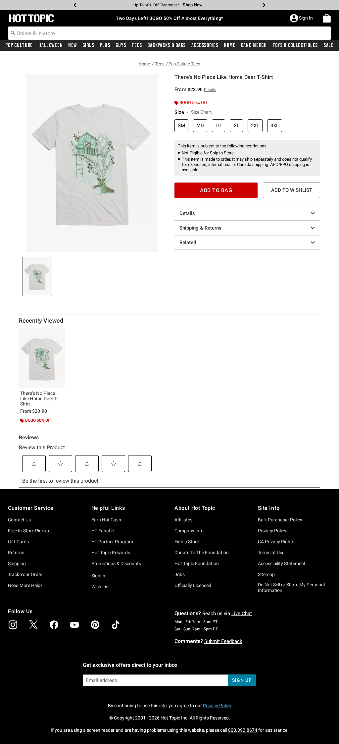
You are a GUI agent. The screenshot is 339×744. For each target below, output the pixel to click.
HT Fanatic (102, 530)
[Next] (264, 5)
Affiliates (183, 519)
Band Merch (254, 45)
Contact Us (19, 519)
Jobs (179, 574)
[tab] (37, 276)
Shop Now (193, 4)
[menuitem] (326, 18)
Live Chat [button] (241, 613)
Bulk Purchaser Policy (280, 519)
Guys (121, 45)
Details (187, 213)
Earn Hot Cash (106, 519)
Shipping (17, 563)
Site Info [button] (269, 508)
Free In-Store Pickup (28, 530)
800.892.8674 (242, 730)
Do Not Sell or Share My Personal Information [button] (291, 587)
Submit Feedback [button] (223, 641)
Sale (328, 45)
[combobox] (169, 33)
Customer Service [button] (31, 508)
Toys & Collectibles (295, 45)
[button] (302, 18)
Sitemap (266, 574)
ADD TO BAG (216, 190)
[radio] (181, 125)
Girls (88, 45)
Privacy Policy (272, 530)
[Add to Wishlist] (58, 334)
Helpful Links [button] (108, 508)
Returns (16, 552)
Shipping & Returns (200, 228)
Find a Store (186, 541)
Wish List (100, 586)
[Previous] (75, 5)
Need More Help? (25, 585)
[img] (13, 625)
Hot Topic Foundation (196, 563)
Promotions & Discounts (116, 563)
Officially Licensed (192, 585)
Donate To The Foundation (201, 552)
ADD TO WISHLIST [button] (291, 190)
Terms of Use (271, 552)
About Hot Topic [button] (194, 508)
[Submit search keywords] (13, 32)
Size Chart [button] (201, 112)
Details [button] (210, 89)
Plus (105, 45)
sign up (242, 680)
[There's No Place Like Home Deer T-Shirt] (42, 358)
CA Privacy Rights (276, 541)
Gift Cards (18, 541)
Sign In (98, 575)
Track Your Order (25, 574)
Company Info (189, 530)
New (72, 45)
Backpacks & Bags (166, 45)
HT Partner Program (112, 541)
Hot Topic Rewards (110, 552)
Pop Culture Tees (184, 63)
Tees (136, 45)
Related (187, 242)
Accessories (204, 45)
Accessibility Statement (282, 563)
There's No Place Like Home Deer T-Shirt (39, 398)
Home (229, 45)
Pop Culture (19, 45)
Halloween (50, 45)
